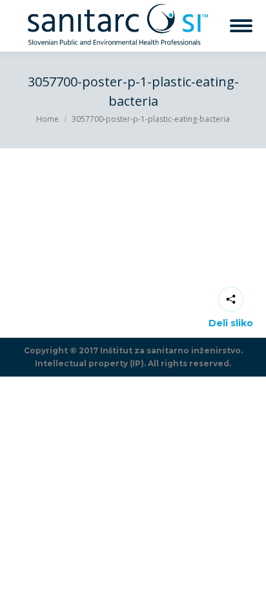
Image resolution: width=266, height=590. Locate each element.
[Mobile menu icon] (241, 26)
